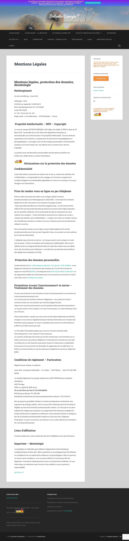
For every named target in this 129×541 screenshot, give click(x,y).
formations (68, 511)
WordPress (41, 536)
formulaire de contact (35, 278)
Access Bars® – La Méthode (36, 33)
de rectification (68, 272)
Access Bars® (14, 33)
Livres (11, 46)
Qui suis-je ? (14, 39)
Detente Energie (98, 90)
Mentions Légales (104, 39)
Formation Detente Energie (93, 3)
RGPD (32, 272)
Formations (37, 39)
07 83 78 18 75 (11, 498)
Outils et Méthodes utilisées (88, 33)
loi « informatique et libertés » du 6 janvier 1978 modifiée (50, 265)
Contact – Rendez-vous (57, 39)
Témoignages (77, 39)
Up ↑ (121, 536)
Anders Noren (112, 536)
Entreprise (111, 33)
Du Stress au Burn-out (61, 33)
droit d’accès (55, 272)
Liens (89, 39)
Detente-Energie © (64, 16)
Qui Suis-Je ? (19, 472)
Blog (26, 39)
